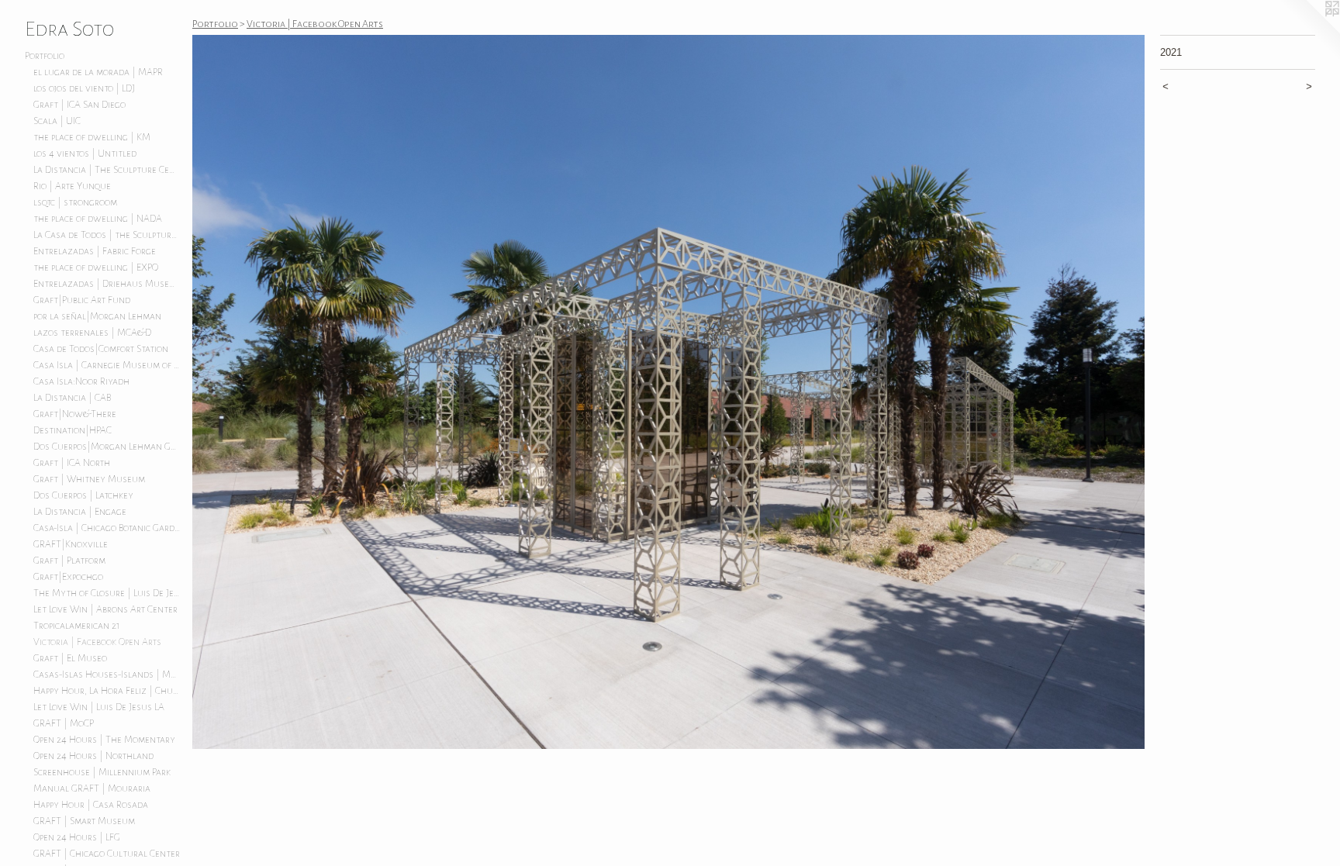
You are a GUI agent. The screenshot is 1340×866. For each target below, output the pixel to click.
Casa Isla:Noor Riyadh (81, 381)
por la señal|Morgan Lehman (97, 316)
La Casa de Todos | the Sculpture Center (107, 234)
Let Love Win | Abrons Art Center (105, 609)
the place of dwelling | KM (91, 137)
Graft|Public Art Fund (81, 300)
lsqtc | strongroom (75, 202)
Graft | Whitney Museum (89, 479)
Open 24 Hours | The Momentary (104, 739)
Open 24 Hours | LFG (76, 837)
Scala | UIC (57, 121)
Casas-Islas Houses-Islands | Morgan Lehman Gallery (107, 674)
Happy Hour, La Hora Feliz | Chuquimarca (107, 690)
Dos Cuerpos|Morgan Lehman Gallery (107, 446)
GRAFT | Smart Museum (84, 821)
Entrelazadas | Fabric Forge (94, 251)
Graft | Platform (69, 560)
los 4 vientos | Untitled (84, 153)
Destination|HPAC (72, 430)
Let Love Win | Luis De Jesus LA (98, 707)
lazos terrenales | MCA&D (92, 332)
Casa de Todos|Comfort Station (100, 348)
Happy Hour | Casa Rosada (90, 804)
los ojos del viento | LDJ (84, 88)
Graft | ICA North (71, 462)
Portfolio (44, 55)
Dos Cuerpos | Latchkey (83, 495)
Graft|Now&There (74, 414)
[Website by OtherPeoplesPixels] (1309, 31)
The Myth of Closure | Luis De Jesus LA (107, 593)
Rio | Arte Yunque (72, 186)
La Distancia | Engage (79, 511)
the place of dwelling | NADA (97, 218)
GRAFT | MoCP (63, 723)
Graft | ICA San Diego (79, 104)
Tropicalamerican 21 (76, 625)
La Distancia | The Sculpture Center (107, 169)
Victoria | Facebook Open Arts (97, 642)
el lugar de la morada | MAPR (98, 72)
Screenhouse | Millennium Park (102, 772)
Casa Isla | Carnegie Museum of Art (107, 365)
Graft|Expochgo (68, 576)
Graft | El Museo (70, 658)
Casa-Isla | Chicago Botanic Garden (107, 528)
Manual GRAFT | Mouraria (91, 788)
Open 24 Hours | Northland (93, 755)
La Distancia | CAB (72, 397)
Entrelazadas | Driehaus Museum (107, 283)
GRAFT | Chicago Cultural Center (106, 853)
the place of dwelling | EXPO (95, 267)
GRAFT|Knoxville (70, 544)
